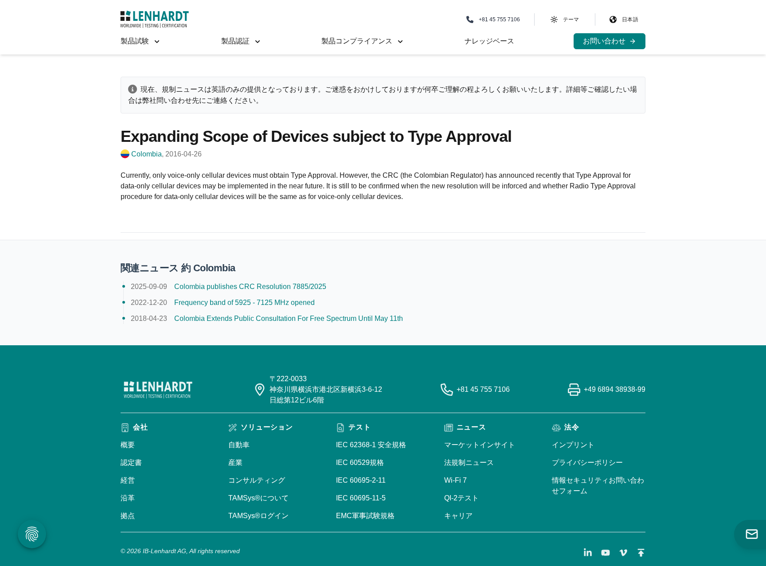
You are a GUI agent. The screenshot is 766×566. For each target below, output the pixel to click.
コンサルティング (256, 480)
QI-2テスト (461, 498)
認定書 (131, 462)
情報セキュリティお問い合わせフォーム (598, 485)
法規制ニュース (469, 462)
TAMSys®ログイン (258, 515)
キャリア (458, 515)
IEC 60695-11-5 (361, 498)
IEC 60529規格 (360, 462)
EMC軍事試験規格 (365, 515)
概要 (128, 445)
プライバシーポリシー (587, 462)
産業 (235, 462)
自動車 (239, 445)
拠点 (128, 515)
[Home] (154, 19)
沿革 (128, 498)
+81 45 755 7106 (483, 389)
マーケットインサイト (479, 445)
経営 (128, 480)
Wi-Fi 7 (455, 480)
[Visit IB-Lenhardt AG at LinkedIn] (587, 552)
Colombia (146, 154)
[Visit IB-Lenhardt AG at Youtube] (605, 552)
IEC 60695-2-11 (361, 480)
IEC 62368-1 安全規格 (371, 445)
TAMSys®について (258, 498)
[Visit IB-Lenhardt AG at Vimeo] (623, 552)
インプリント (573, 445)
